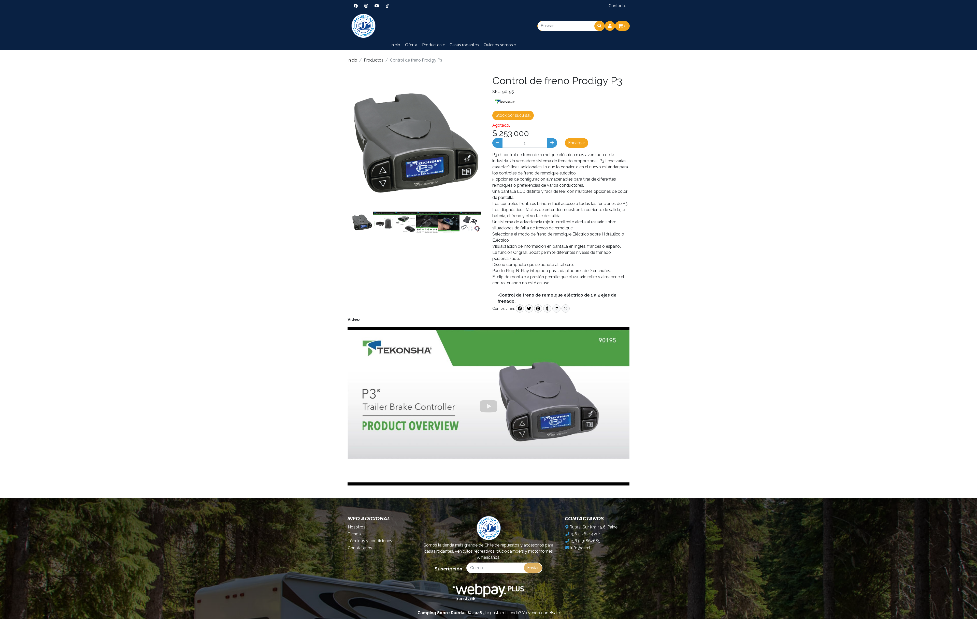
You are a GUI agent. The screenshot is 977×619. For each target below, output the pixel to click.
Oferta (411, 44)
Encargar (576, 142)
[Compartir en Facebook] (520, 308)
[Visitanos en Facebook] (355, 6)
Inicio (395, 44)
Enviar (533, 567)
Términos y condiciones (370, 540)
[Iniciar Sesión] (610, 26)
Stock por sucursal (513, 115)
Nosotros (356, 527)
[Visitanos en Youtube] (376, 6)
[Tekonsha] (505, 101)
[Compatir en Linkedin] (556, 308)
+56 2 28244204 (585, 534)
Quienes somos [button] (498, 44)
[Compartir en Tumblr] (547, 308)
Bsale (554, 612)
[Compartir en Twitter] (529, 308)
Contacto (617, 5)
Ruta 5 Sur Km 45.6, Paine (592, 527)
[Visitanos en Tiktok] (387, 6)
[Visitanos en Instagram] (366, 6)
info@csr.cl (579, 548)
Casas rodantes (464, 44)
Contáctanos (360, 548)
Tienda (354, 534)
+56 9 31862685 (584, 540)
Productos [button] (432, 44)
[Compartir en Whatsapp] (566, 308)
